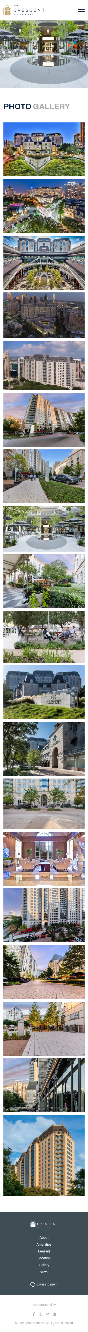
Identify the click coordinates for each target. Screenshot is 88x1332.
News (44, 1272)
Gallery (44, 1265)
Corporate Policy (44, 1304)
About (44, 1237)
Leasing (44, 1251)
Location (44, 1258)
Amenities (44, 1244)
